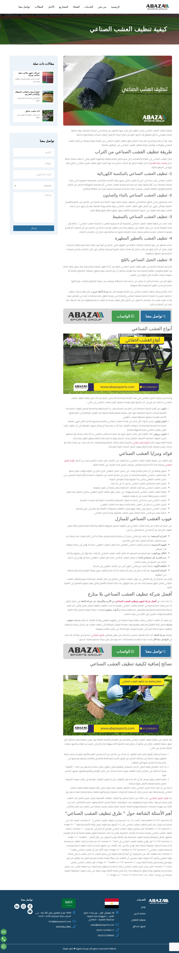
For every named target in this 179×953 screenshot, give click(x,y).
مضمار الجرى (140, 913)
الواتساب (123, 316)
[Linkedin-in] (16, 906)
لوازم (143, 907)
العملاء (76, 6)
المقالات (39, 6)
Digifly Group (82, 949)
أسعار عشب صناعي (140, 442)
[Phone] (4, 939)
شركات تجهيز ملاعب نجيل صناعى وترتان (29, 74)
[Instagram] (23, 906)
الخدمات (88, 6)
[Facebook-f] (30, 906)
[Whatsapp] (4, 946)
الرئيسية (115, 6)
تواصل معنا (24, 6)
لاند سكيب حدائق (32, 111)
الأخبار (51, 6)
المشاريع (63, 6)
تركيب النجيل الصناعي (159, 798)
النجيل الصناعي (97, 635)
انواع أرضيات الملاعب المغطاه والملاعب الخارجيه (27, 93)
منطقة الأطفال (138, 920)
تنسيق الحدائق (139, 926)
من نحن (102, 6)
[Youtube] (30, 911)
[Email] (4, 932)
